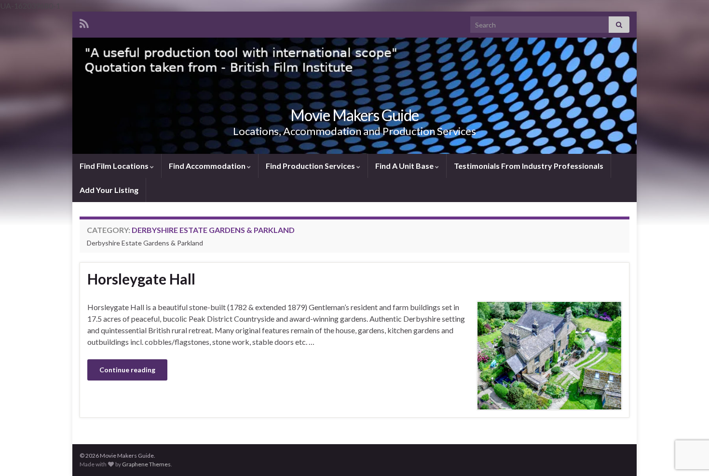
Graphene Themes (146, 464)
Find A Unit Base (405, 165)
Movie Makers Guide (354, 115)
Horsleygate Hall (141, 278)
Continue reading (127, 370)
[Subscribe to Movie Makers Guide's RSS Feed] (84, 22)
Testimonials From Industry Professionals (528, 165)
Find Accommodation (208, 165)
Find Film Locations (115, 165)
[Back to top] (687, 419)
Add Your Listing (109, 189)
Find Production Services (311, 165)
